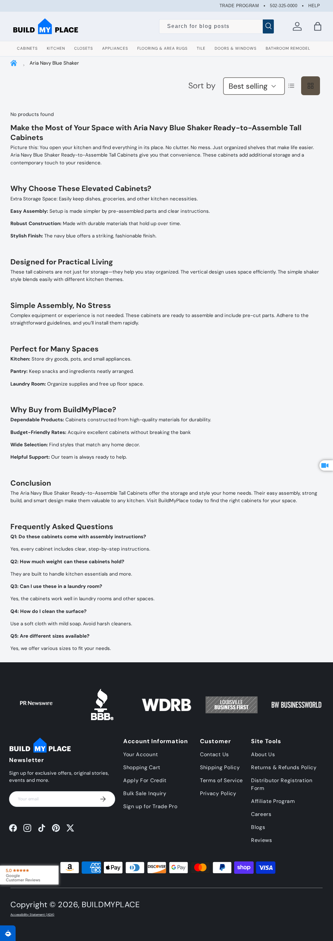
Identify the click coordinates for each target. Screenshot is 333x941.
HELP (314, 5)
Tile (201, 48)
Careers (261, 814)
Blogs (258, 827)
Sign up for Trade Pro (150, 806)
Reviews (261, 840)
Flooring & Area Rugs (162, 48)
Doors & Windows (236, 48)
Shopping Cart (141, 767)
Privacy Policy (218, 793)
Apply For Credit (144, 780)
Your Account (140, 754)
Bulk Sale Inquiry (144, 793)
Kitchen (56, 48)
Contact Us (214, 754)
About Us (263, 754)
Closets (83, 48)
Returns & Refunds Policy (284, 767)
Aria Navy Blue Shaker (54, 63)
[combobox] (216, 26)
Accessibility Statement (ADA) (32, 915)
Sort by (202, 85)
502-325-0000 (283, 5)
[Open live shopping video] (326, 465)
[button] (317, 26)
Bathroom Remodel (288, 48)
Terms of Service (221, 780)
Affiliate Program (273, 801)
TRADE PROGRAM (239, 5)
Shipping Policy (220, 767)
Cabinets (27, 48)
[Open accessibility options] (8, 933)
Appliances (115, 48)
